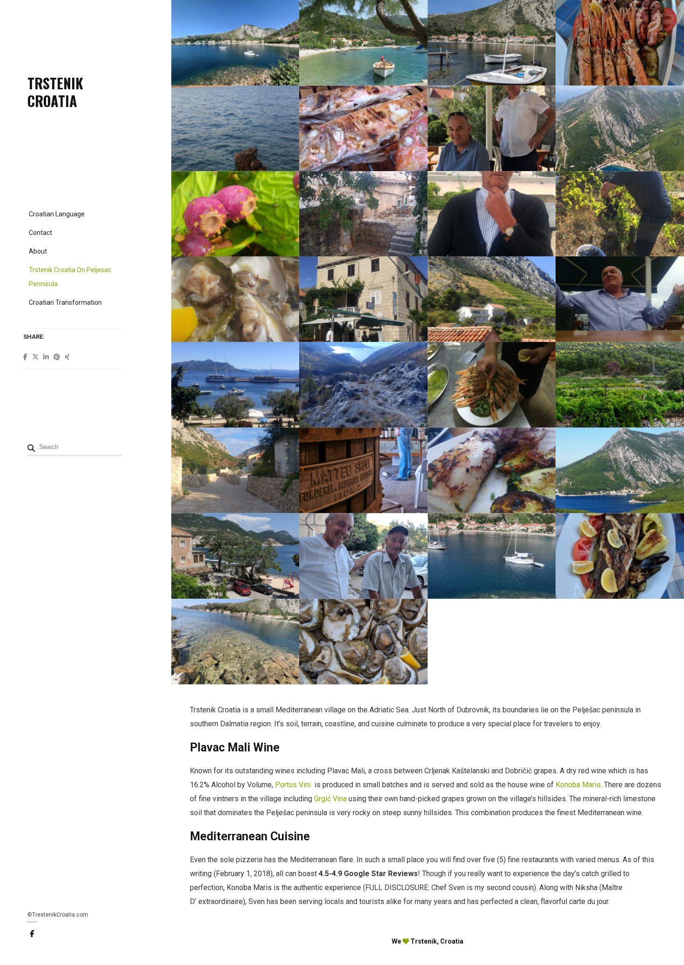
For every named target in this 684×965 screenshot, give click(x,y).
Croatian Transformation (65, 302)
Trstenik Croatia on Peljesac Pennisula (70, 277)
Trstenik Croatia (55, 92)
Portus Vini (294, 784)
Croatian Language (57, 214)
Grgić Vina (330, 798)
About (38, 251)
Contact (40, 232)
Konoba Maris (578, 784)
